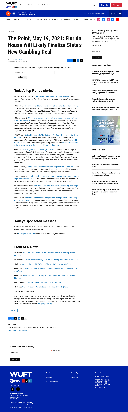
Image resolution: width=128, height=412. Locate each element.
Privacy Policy (99, 373)
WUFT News (18, 60)
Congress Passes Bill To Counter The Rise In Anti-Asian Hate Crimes (47, 264)
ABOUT (76, 19)
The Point (11, 31)
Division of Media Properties (25, 407)
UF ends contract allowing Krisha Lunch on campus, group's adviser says (105, 73)
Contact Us (49, 377)
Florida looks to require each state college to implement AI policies (104, 100)
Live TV (105, 5)
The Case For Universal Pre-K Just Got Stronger (43, 282)
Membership (74, 373)
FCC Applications (100, 387)
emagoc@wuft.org (45, 304)
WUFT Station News (52, 381)
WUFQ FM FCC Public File (102, 384)
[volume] (13, 14)
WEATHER (17, 19)
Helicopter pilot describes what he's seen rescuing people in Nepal (106, 174)
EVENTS (67, 19)
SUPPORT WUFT (88, 19)
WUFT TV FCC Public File (102, 381)
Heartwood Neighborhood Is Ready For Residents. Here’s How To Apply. (51, 106)
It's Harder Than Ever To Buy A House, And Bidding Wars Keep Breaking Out (49, 260)
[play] (8, 14)
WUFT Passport (36, 19)
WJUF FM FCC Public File (102, 383)
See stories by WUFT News (18, 330)
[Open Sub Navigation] (11, 19)
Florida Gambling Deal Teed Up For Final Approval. (52, 96)
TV (25, 19)
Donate (117, 5)
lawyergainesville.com (26, 234)
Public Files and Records (102, 376)
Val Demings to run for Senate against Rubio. (38, 150)
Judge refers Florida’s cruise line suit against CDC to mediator (50, 167)
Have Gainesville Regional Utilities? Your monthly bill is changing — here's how (106, 109)
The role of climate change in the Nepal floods (105, 165)
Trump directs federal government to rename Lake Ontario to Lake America (105, 182)
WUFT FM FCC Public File (102, 380)
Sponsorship (74, 377)
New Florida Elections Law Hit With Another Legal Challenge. (56, 186)
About (48, 373)
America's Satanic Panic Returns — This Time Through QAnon (45, 287)
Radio (46, 19)
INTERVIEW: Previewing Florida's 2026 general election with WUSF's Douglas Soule (105, 82)
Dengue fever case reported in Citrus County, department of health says (104, 92)
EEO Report (98, 386)
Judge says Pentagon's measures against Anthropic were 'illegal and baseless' (106, 157)
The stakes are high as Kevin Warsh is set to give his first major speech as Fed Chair (106, 192)
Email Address (97, 51)
